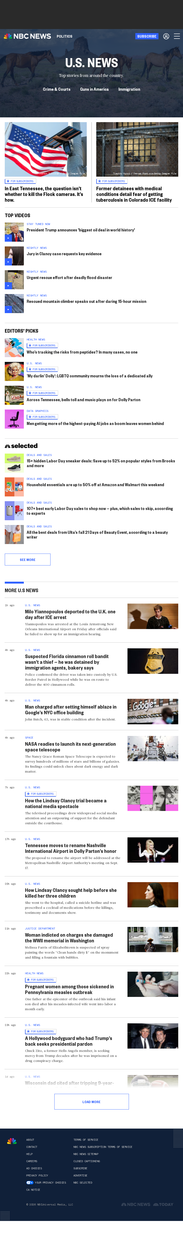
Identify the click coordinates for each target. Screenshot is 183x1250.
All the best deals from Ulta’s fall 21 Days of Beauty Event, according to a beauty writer (97, 534)
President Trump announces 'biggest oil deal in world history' (81, 229)
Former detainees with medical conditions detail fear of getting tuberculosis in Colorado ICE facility (134, 194)
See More (28, 559)
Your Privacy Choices (50, 1182)
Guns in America (94, 89)
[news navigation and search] (177, 36)
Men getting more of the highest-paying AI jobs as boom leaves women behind (95, 423)
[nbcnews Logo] (12, 1141)
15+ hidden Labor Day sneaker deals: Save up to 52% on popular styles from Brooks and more (101, 463)
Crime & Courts (57, 89)
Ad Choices (34, 1168)
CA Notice (33, 1189)
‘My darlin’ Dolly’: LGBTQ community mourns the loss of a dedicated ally (89, 375)
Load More (91, 1102)
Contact (31, 1147)
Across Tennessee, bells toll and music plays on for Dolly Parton (83, 399)
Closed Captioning (86, 1161)
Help (29, 1154)
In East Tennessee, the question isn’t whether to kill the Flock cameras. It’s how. (44, 194)
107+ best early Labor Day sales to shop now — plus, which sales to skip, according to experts (100, 510)
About (30, 1139)
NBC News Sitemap (85, 1154)
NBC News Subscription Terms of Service (102, 1147)
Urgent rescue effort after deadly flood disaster (69, 277)
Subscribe (80, 1168)
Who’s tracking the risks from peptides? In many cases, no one (82, 352)
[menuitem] (64, 36)
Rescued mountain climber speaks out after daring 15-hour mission (86, 301)
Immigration (129, 89)
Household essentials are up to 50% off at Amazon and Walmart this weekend (95, 484)
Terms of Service (85, 1139)
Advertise (80, 1175)
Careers (31, 1161)
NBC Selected (82, 1182)
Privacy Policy (37, 1175)
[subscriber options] (166, 36)
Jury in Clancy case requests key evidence (64, 253)
